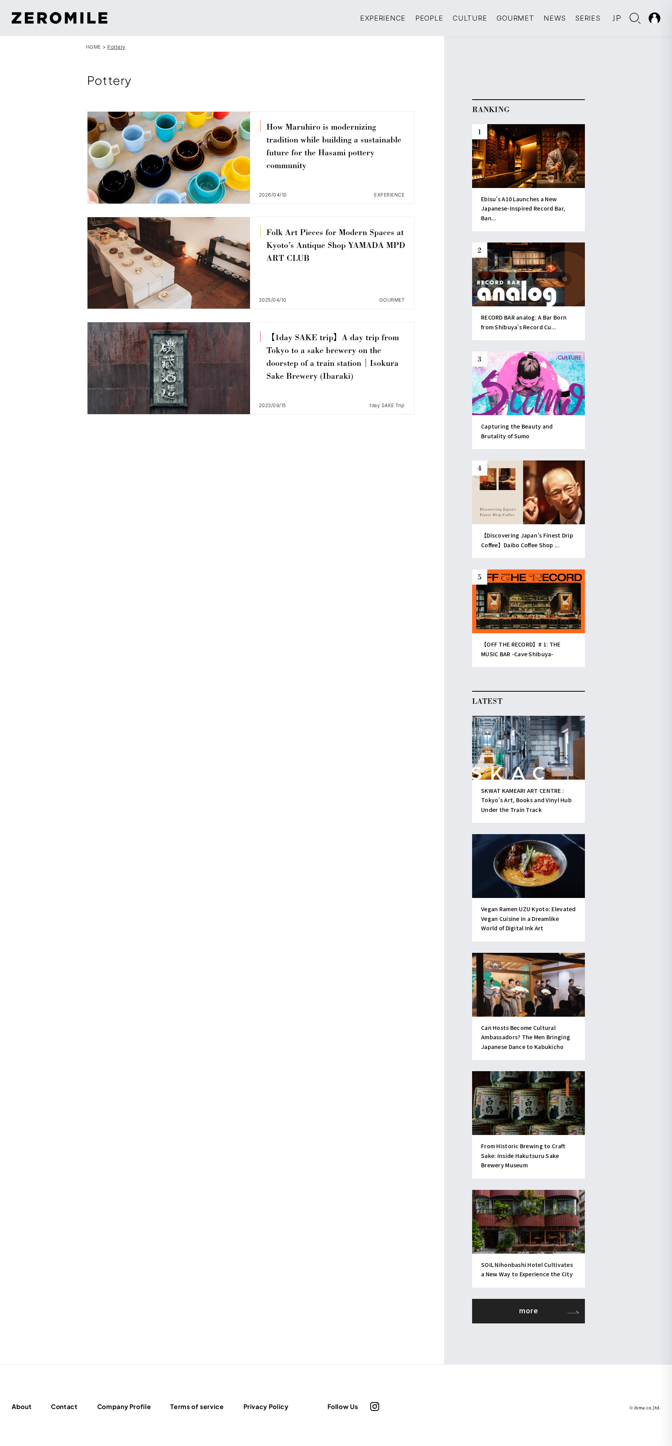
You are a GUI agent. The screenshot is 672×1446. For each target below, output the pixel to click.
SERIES (587, 18)
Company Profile (124, 1406)
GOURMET (515, 18)
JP (617, 18)
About (22, 1406)
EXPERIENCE (383, 18)
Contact (64, 1406)
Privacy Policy (266, 1406)
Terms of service (197, 1406)
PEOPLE (429, 18)
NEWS (554, 18)
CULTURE (470, 18)
